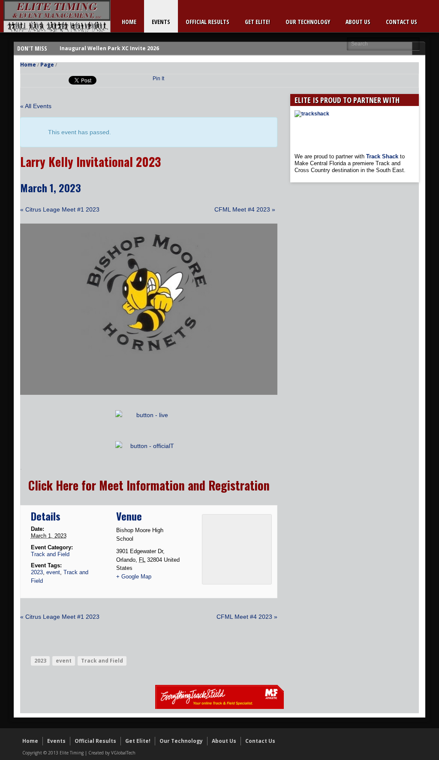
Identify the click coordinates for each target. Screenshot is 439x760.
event (53, 572)
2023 (37, 572)
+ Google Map (133, 576)
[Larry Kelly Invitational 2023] (148, 392)
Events (161, 22)
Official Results (207, 22)
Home (129, 22)
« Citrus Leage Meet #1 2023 (59, 209)
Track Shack (383, 156)
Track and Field (50, 554)
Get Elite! (257, 22)
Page (47, 64)
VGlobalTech (123, 753)
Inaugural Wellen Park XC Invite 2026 (109, 48)
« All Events (35, 106)
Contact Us (401, 22)
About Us (358, 22)
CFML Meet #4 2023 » (244, 209)
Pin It (158, 79)
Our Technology (308, 22)
